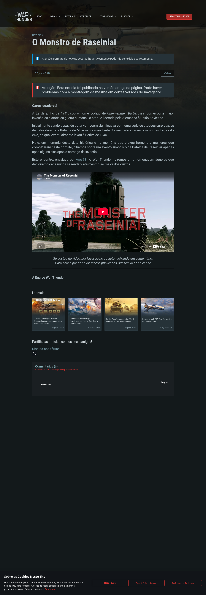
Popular (46, 384)
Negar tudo (110, 583)
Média (53, 16)
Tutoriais (70, 16)
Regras (164, 382)
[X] (34, 353)
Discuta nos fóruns (46, 349)
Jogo (39, 16)
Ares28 (81, 159)
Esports (125, 16)
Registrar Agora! (179, 16)
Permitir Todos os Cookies (146, 583)
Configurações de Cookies (183, 583)
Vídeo (167, 73)
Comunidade (106, 16)
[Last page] (40, 391)
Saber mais (50, 589)
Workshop (85, 16)
